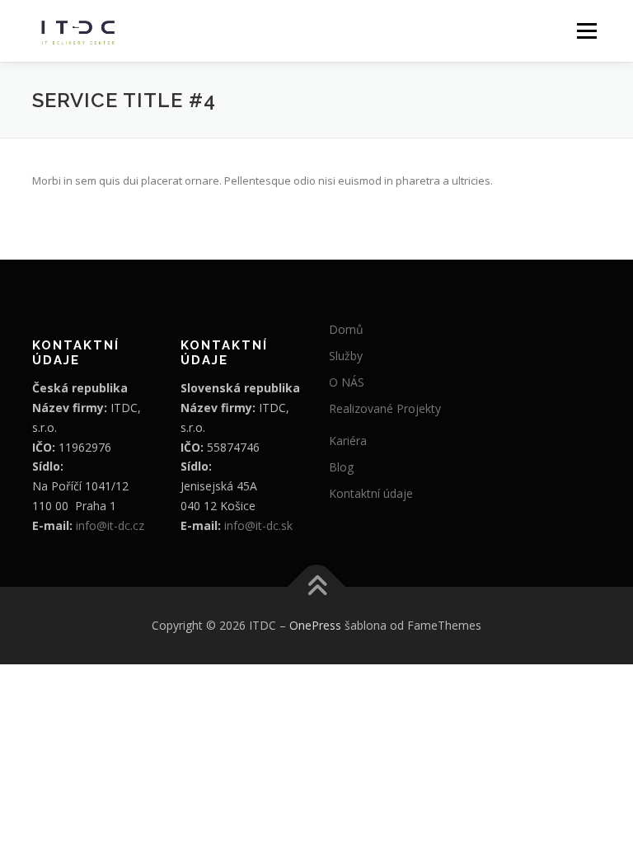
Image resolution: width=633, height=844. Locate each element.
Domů (346, 329)
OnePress (315, 625)
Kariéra (348, 440)
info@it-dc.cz (110, 525)
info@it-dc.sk (258, 525)
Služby (346, 355)
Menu (586, 30)
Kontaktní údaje (371, 493)
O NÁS (346, 382)
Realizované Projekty (385, 408)
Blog (341, 467)
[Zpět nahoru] (317, 587)
